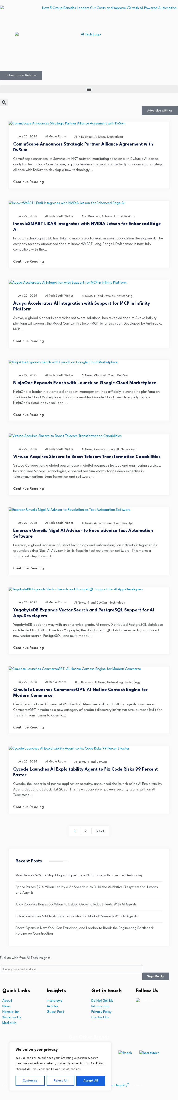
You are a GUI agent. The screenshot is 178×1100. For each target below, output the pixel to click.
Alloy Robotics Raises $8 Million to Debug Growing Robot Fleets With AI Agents (76, 904)
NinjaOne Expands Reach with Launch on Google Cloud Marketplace (84, 383)
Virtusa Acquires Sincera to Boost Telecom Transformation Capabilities (87, 457)
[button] (89, 89)
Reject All (60, 1080)
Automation (102, 523)
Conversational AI (106, 449)
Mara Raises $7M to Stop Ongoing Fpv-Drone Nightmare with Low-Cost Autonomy (79, 875)
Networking (115, 136)
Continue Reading (28, 182)
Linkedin (148, 1001)
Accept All (90, 1080)
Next (100, 831)
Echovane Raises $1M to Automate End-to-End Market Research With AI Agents (77, 916)
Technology (117, 602)
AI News (100, 136)
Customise (30, 1080)
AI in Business (83, 136)
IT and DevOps (124, 216)
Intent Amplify (117, 1085)
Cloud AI (100, 375)
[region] (60, 1066)
